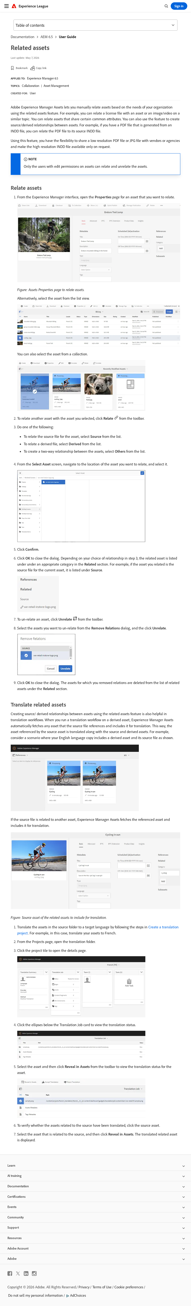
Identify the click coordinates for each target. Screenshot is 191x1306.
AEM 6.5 (47, 36)
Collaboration (30, 86)
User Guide (67, 36)
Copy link (41, 68)
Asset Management (56, 86)
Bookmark (22, 68)
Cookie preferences (128, 1287)
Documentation (22, 36)
